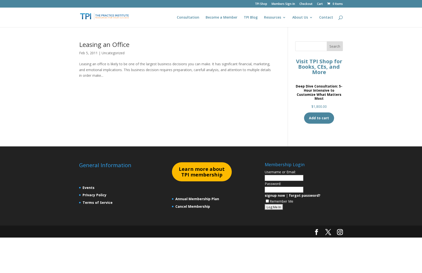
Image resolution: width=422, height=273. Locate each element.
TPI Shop (261, 4)
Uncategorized (113, 53)
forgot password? (304, 195)
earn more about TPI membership (202, 172)
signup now (275, 195)
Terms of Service (98, 202)
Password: (273, 183)
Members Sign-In (283, 4)
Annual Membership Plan (197, 199)
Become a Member (221, 18)
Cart (320, 4)
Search (334, 46)
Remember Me (281, 201)
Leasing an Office (104, 44)
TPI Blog (251, 18)
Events (89, 187)
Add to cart (319, 118)
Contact (326, 18)
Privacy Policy (94, 195)
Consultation (188, 18)
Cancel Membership (192, 206)
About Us (300, 18)
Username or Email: (280, 172)
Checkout (306, 4)
